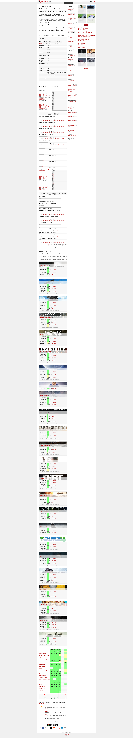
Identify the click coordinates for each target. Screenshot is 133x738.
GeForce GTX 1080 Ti (71, 80)
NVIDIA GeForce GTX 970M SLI (43, 187)
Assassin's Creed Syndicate (46, 317)
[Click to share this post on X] (51, 728)
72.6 (48, 563)
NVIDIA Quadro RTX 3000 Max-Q (43, 108)
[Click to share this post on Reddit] (54, 728)
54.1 (48, 288)
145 (47, 271)
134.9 (48, 482)
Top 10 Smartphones (82, 47)
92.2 (48, 502)
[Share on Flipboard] (59, 728)
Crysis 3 (41, 636)
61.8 (48, 322)
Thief (41, 556)
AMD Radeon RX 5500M (42, 99)
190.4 (48, 543)
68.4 (48, 321)
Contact (88, 3)
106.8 (48, 547)
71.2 (48, 487)
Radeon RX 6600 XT (70, 75)
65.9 (48, 286)
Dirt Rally (42, 478)
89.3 (48, 340)
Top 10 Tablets (81, 44)
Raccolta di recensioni (59, 3)
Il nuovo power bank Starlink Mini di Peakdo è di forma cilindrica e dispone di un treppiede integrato (82, 55)
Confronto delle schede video (74, 731)
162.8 (48, 499)
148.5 (48, 399)
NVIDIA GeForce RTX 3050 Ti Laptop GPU (44, 106)
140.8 (48, 303)
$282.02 (46, 706)
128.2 (48, 501)
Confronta (54, 267)
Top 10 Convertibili (81, 43)
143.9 (48, 515)
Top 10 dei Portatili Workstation (84, 39)
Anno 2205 (42, 369)
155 (47, 627)
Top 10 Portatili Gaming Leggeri (84, 31)
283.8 (48, 607)
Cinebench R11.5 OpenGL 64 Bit (47, 203)
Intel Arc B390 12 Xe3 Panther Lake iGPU (44, 183)
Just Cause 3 (42, 282)
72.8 (48, 341)
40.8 (48, 468)
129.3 (48, 401)
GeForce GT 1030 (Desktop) (71, 127)
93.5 (48, 485)
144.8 (48, 530)
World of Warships (44, 395)
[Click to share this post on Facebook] (43, 728)
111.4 (48, 546)
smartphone (50, 114)
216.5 (48, 269)
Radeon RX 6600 (70, 91)
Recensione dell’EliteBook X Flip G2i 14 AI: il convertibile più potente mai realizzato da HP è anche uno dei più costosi (82, 11)
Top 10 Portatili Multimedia (83, 28)
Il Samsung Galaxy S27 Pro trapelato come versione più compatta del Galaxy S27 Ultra (82, 64)
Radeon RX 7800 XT (70, 33)
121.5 (48, 593)
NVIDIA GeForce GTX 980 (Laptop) (43, 104)
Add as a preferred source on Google (53, 725)
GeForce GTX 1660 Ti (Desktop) (72, 101)
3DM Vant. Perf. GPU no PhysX (44, 199)
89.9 (48, 641)
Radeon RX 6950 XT (70, 28)
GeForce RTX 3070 (70, 59)
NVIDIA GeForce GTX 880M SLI (43, 92)
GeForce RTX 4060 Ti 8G (71, 55)
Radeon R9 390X (70, 116)
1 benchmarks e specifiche (47, 120)
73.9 (48, 319)
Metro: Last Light (43, 589)
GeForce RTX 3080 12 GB (71, 40)
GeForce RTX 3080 (70, 41)
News (52, 3)
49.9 (48, 580)
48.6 (48, 289)
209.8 (48, 529)
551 (47, 622)
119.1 (48, 594)
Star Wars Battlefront (44, 300)
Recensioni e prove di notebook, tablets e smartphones (54, 731)
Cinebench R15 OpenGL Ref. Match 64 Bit (45, 208)
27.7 (48, 376)
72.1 (48, 285)
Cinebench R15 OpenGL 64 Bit (43, 206)
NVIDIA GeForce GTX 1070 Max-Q (43, 186)
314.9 (48, 625)
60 (47, 415)
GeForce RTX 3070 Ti (71, 51)
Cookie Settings (66, 734)
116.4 (48, 435)
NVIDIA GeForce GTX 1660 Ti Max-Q (43, 107)
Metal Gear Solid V (44, 412)
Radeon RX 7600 (70, 70)
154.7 (48, 513)
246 (47, 608)
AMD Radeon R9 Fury (41, 173)
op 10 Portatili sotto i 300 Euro (84, 36)
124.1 (48, 402)
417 (47, 624)
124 (47, 449)
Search (83, 3)
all (62, 113)
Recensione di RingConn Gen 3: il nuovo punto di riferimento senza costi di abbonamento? (82, 21)
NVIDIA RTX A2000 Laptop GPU (43, 105)
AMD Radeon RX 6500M (42, 178)
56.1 (48, 404)
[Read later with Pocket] (57, 728)
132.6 (48, 372)
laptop (65, 113)
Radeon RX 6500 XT (70, 107)
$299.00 (46, 708)
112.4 (48, 611)
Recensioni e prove (45, 3)
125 (47, 447)
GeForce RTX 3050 (70, 97)
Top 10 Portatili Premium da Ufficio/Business (86, 35)
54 (47, 274)
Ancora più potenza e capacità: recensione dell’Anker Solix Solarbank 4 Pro (90, 11)
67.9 (48, 518)
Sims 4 (41, 540)
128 (47, 388)
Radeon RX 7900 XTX (71, 14)
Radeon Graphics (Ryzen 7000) (72, 135)
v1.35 (39, 719)
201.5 (48, 432)
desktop (54, 114)
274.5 (48, 267)
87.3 (48, 558)
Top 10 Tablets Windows (82, 46)
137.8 (48, 353)
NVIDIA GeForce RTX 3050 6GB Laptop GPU (44, 95)
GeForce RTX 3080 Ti (71, 31)
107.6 (48, 272)
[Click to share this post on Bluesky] (48, 728)
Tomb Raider (42, 620)
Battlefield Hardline (44, 495)
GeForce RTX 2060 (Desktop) (72, 94)
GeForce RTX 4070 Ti (71, 26)
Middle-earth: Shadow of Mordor (47, 526)
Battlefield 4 (42, 572)
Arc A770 (69, 69)
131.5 (48, 355)
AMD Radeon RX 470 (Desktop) (43, 175)
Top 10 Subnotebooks (82, 40)
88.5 (48, 516)
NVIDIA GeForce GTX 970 (42, 94)
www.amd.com (49, 78)
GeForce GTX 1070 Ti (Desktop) (72, 95)
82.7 (48, 596)
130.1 (48, 638)
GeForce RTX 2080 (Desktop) (72, 76)
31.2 (48, 291)
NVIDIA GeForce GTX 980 (42, 102)
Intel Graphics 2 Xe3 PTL (71, 130)
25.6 (48, 324)
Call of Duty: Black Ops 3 (45, 351)
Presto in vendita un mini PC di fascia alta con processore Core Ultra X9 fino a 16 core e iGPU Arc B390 (91, 64)
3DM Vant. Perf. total (42, 197)
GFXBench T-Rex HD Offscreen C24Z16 (45, 223)
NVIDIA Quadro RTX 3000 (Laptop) (43, 189)
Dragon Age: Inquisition (45, 511)
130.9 (48, 465)
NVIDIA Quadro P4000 (41, 98)
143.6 (48, 371)
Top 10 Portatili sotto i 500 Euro (84, 38)
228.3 (48, 610)
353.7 (48, 480)
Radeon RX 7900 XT (70, 23)
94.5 (48, 532)
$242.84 (46, 711)
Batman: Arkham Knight (45, 445)
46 (47, 437)
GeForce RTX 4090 (70, 9)
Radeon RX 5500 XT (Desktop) (72, 108)
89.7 (48, 579)
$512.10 (46, 717)
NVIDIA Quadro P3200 (41, 101)
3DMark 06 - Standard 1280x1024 (46, 201)
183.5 (48, 463)
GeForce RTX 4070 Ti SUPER (72, 22)
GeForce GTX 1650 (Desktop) (72, 120)
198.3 (48, 574)
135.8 (48, 433)
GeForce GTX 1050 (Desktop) (72, 125)
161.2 (48, 302)
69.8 (48, 374)
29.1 (48, 469)
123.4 (48, 591)
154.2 (48, 336)
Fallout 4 (41, 334)
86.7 (48, 358)
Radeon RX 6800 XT (70, 46)
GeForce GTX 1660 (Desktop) (72, 112)
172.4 (48, 577)
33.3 (48, 343)
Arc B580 (69, 68)
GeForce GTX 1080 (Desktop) (72, 86)
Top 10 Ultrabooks (81, 42)
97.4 (48, 357)
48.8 (48, 421)
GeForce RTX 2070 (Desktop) (72, 85)
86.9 (48, 561)
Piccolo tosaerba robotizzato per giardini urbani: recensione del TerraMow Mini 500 (91, 21)
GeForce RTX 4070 (70, 42)
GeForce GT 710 (70, 129)
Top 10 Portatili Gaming (82, 29)
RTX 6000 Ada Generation (71, 18)
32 (47, 452)
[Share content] (40, 727)
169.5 (48, 497)
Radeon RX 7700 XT (70, 49)
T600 (68, 126)
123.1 (48, 639)
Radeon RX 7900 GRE (71, 27)
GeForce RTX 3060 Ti (71, 65)
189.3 (48, 575)
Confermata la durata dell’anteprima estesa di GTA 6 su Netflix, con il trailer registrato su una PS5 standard (91, 55)
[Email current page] (65, 728)
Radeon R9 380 (41, 43)
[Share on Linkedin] (62, 728)
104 (47, 307)
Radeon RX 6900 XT (70, 37)
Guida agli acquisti (77, 3)
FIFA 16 (41, 386)
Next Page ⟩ (86, 24)
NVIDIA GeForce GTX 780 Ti (42, 91)
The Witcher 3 (43, 461)
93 (47, 451)
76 (47, 466)
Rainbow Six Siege (44, 265)
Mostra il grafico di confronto (58, 120)
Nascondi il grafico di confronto (59, 169)
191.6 (48, 397)
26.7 (48, 326)
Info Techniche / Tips (68, 3)
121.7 (48, 544)
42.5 (48, 308)
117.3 (48, 305)
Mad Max (41, 430)
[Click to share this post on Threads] (46, 728)
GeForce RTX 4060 (70, 66)
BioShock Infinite (43, 604)
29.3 (48, 377)
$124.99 (46, 714)
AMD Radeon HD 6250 (42, 170)
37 (47, 360)
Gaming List (41, 703)
